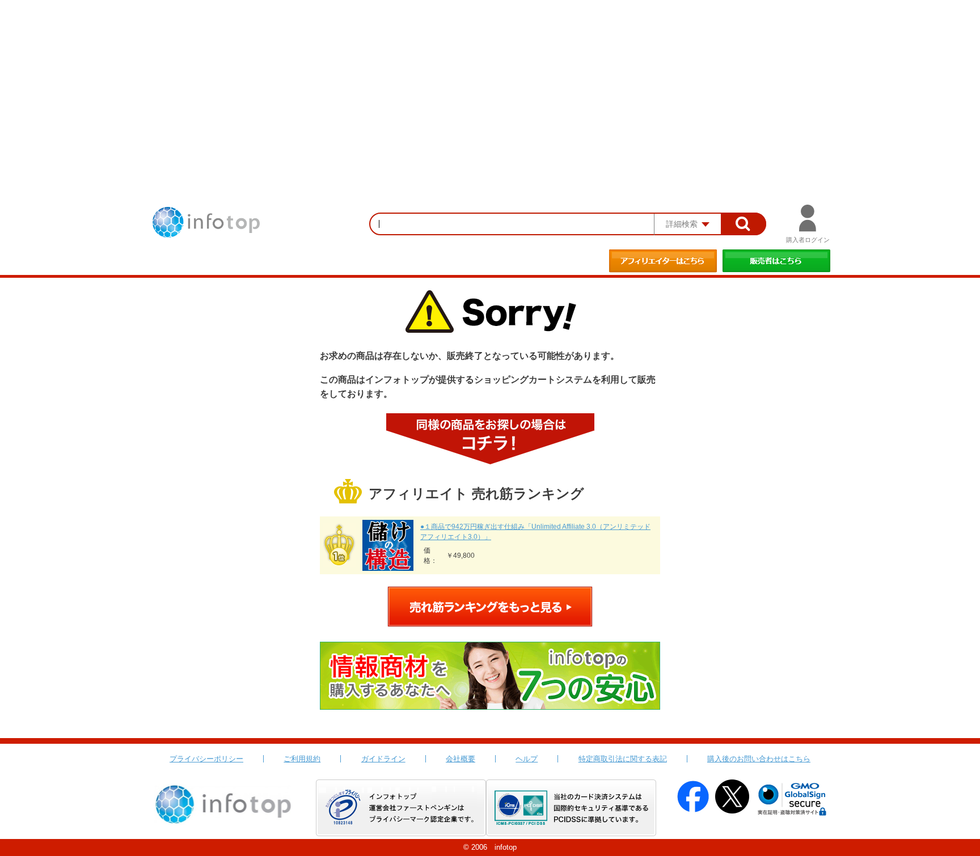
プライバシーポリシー (206, 759)
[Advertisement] (490, 85)
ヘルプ (527, 759)
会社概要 (460, 759)
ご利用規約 (302, 759)
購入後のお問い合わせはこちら (758, 759)
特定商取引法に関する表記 (622, 759)
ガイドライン (383, 759)
